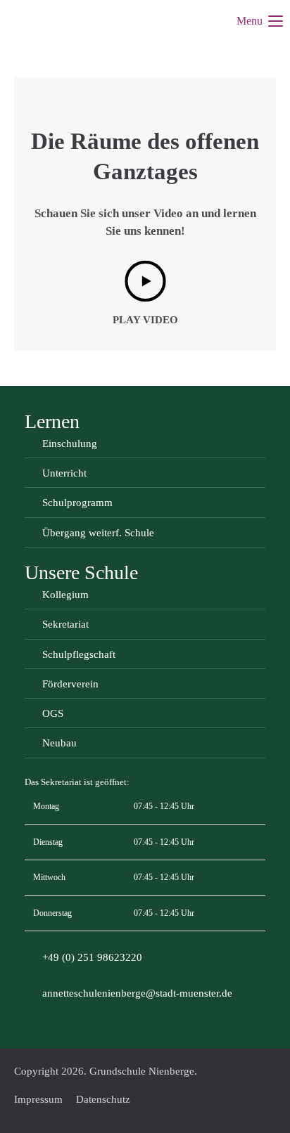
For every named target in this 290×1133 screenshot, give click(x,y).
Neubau (59, 743)
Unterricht (64, 473)
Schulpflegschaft (78, 654)
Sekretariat (65, 624)
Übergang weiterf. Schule (98, 532)
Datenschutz (103, 1099)
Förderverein (70, 683)
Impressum (38, 1099)
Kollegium (65, 594)
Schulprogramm (77, 502)
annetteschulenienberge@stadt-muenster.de (137, 993)
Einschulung (69, 443)
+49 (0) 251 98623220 (92, 957)
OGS (52, 713)
